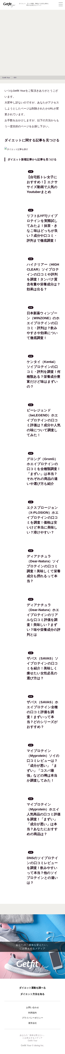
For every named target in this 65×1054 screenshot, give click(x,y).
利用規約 (32, 1012)
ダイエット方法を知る (32, 994)
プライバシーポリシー (32, 1018)
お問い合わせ (32, 1007)
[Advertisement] (32, 42)
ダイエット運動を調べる (32, 987)
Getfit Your (26, 1045)
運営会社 (32, 1023)
